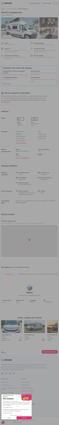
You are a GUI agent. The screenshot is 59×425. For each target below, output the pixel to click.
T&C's (17, 420)
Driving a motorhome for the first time (9, 388)
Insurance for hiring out (27, 388)
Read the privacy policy (7, 413)
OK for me (24, 417)
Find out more (7, 83)
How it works (4, 382)
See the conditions (21, 202)
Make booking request (49, 352)
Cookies (32, 420)
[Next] (20, 326)
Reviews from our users (7, 392)
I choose (9, 417)
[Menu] (55, 3)
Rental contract (25, 385)
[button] (3, 422)
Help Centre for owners (27, 393)
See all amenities (21, 143)
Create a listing (47, 3)
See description (5, 102)
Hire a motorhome (6, 385)
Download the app (34, 3)
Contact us (8, 420)
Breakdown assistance (27, 391)
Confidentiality (25, 420)
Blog (2, 420)
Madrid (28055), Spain (7, 15)
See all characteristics (22, 158)
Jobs (13, 420)
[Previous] (3, 326)
